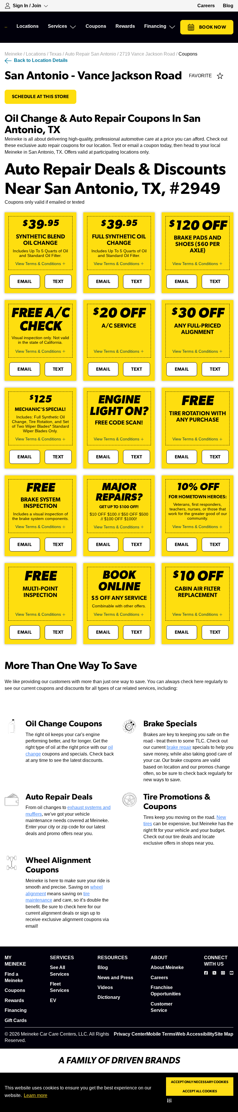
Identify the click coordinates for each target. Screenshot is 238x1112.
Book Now (212, 27)
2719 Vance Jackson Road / (149, 54)
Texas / (57, 54)
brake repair (179, 747)
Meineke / (15, 54)
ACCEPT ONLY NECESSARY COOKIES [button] (199, 1082)
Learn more (35, 1095)
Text (58, 281)
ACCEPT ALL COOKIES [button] (200, 1091)
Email (24, 281)
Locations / (37, 54)
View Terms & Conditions (38, 263)
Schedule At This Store (40, 96)
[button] (170, 1100)
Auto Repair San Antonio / (92, 54)
